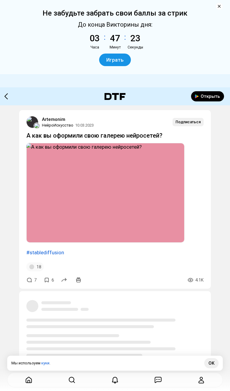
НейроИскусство (57, 125)
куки (45, 363)
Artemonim (53, 119)
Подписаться (188, 122)
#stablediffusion (45, 252)
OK (211, 363)
